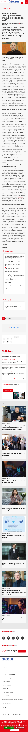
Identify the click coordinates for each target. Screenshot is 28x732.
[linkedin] (11, 339)
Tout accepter (10, 727)
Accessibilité (6, 695)
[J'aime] (16, 337)
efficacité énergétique (13, 23)
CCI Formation (6, 710)
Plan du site (5, 688)
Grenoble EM (6, 717)
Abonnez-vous (8, 390)
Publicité (5, 670)
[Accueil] (14, 1)
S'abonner (22, 651)
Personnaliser (14, 730)
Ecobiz (4, 707)
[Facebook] (8, 339)
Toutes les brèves (20, 378)
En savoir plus (23, 725)
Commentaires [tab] (15, 327)
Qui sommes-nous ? (7, 663)
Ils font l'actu (6, 8)
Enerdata (20, 197)
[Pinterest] (17, 638)
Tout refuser (20, 727)
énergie (4, 23)
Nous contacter (6, 681)
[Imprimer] (11, 342)
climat (21, 23)
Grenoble (4, 24)
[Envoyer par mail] (8, 342)
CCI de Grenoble (7, 703)
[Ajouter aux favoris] (4, 342)
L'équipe (5, 667)
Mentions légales (7, 685)
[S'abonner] (4, 651)
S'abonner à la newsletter (9, 674)
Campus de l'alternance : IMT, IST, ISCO (12, 714)
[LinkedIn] (3, 638)
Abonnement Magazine (8, 678)
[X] (4, 339)
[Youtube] (22, 638)
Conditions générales (8, 692)
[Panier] (22, 3)
